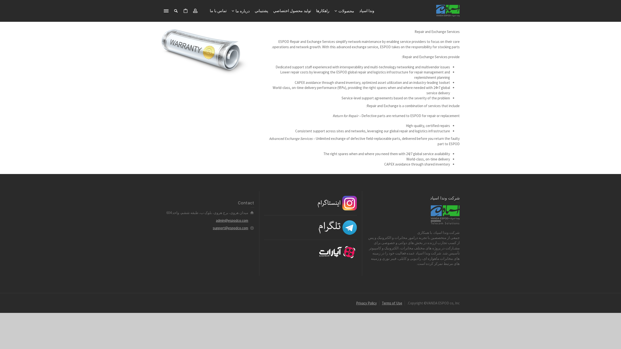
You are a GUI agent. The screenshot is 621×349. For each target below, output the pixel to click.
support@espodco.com (230, 228)
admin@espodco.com (232, 220)
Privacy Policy (366, 303)
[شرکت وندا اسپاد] (448, 10)
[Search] (176, 11)
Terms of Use (392, 303)
